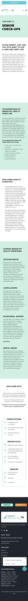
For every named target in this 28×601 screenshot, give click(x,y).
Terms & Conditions (15, 591)
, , (11, 538)
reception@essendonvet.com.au (10, 541)
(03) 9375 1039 (5, 543)
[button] (24, 569)
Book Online (14, 2)
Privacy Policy (5, 591)
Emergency (4, 555)
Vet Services (4, 553)
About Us (3, 550)
